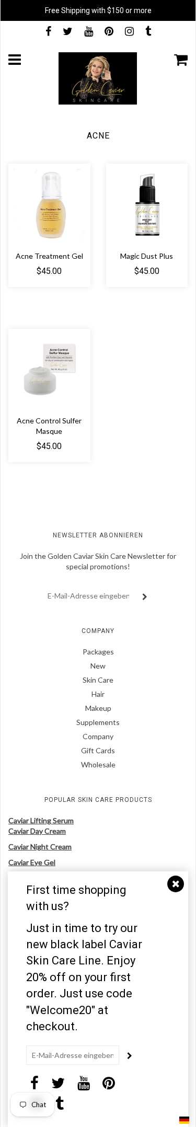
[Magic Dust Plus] (147, 203)
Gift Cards (98, 750)
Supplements (98, 722)
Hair (98, 693)
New (98, 665)
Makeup (98, 708)
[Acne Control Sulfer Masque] (49, 368)
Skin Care (98, 679)
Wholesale (98, 764)
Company (98, 736)
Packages (98, 651)
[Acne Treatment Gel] (49, 203)
